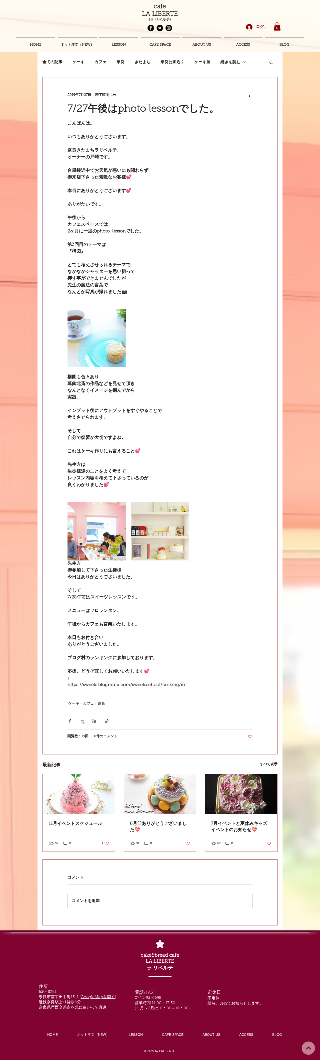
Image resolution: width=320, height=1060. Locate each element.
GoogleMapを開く (98, 997)
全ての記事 (52, 62)
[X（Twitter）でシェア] (82, 721)
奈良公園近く (172, 62)
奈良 (120, 62)
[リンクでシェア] (106, 721)
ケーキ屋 (202, 62)
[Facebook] (151, 28)
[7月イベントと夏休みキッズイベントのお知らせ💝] (241, 794)
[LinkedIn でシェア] (94, 721)
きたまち (142, 62)
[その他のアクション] (249, 95)
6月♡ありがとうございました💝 (158, 827)
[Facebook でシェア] (70, 721)
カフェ (100, 62)
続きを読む (230, 62)
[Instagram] (169, 28)
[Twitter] (159, 28)
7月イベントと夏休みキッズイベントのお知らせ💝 (239, 827)
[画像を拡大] (97, 338)
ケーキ (78, 62)
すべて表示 (269, 764)
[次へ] (308, 1048)
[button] (277, 26)
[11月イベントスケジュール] (79, 794)
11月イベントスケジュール (75, 824)
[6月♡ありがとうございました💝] (160, 794)
